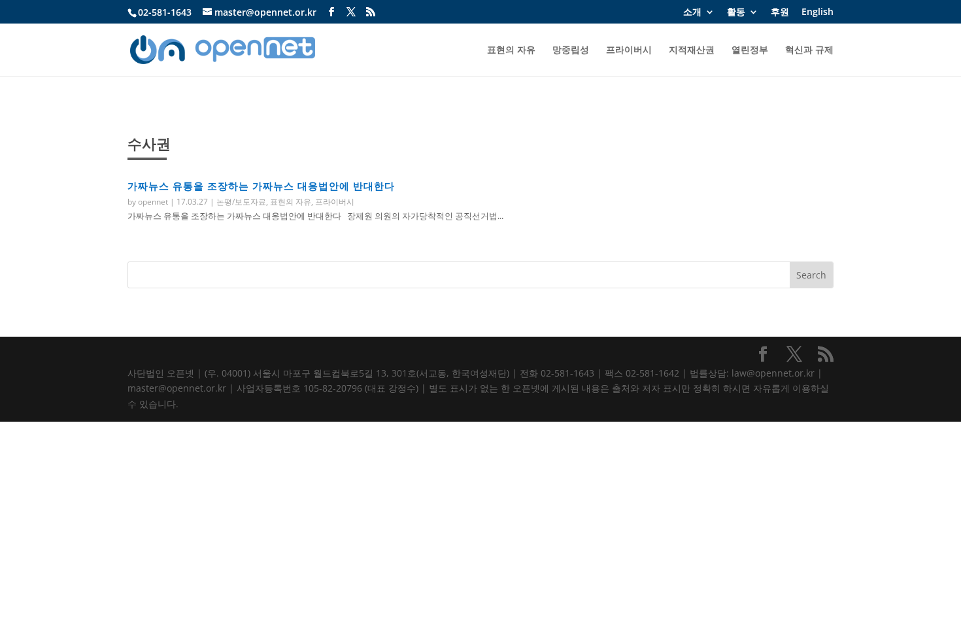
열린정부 (750, 50)
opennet (153, 201)
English (817, 12)
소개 (692, 12)
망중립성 (570, 50)
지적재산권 (692, 50)
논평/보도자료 (241, 201)
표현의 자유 (511, 50)
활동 (736, 12)
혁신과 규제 (809, 50)
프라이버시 (629, 50)
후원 (780, 12)
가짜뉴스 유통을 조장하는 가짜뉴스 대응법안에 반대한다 (261, 185)
